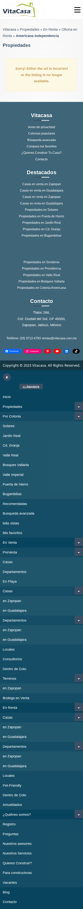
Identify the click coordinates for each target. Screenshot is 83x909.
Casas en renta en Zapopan (41, 196)
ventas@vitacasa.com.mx (59, 338)
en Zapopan (12, 601)
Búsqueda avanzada (41, 140)
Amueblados (12, 805)
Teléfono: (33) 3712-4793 (23, 338)
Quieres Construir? (17, 863)
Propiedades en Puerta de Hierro (41, 216)
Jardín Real (11, 436)
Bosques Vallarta (16, 465)
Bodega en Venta (16, 698)
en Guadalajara (14, 610)
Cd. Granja (11, 445)
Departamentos (14, 572)
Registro (9, 824)
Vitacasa (9, 29)
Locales (9, 649)
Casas (8, 562)
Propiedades (29, 29)
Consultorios (12, 659)
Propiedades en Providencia (41, 268)
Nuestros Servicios (17, 853)
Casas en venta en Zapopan (41, 184)
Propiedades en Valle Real (41, 275)
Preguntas (11, 834)
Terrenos (9, 678)
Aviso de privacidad (41, 127)
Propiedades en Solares (41, 209)
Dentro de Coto (14, 669)
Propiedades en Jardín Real (41, 222)
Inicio (7, 397)
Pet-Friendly (12, 785)
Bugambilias (12, 494)
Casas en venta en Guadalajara (41, 190)
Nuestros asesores (17, 844)
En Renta (50, 29)
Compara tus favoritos (42, 146)
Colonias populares (41, 133)
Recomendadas (15, 504)
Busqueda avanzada (18, 513)
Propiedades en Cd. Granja (41, 229)
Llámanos (31, 387)
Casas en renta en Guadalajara (41, 203)
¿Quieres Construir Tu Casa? (41, 152)
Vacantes (10, 883)
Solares (8, 426)
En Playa (10, 581)
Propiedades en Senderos (41, 262)
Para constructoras (17, 873)
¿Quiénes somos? (17, 815)
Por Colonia (12, 416)
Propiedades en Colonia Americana (41, 287)
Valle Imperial (13, 475)
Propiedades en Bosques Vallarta (41, 281)
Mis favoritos (12, 533)
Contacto (41, 159)
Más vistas (11, 523)
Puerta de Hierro (15, 484)
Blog (6, 892)
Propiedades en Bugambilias (41, 235)
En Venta (10, 542)
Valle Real (10, 455)
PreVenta (10, 552)
